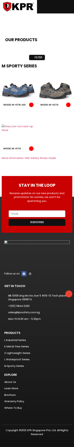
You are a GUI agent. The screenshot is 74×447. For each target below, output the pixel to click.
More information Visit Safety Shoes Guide (29, 158)
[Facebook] (24, 273)
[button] (69, 6)
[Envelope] (68, 293)
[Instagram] (30, 273)
